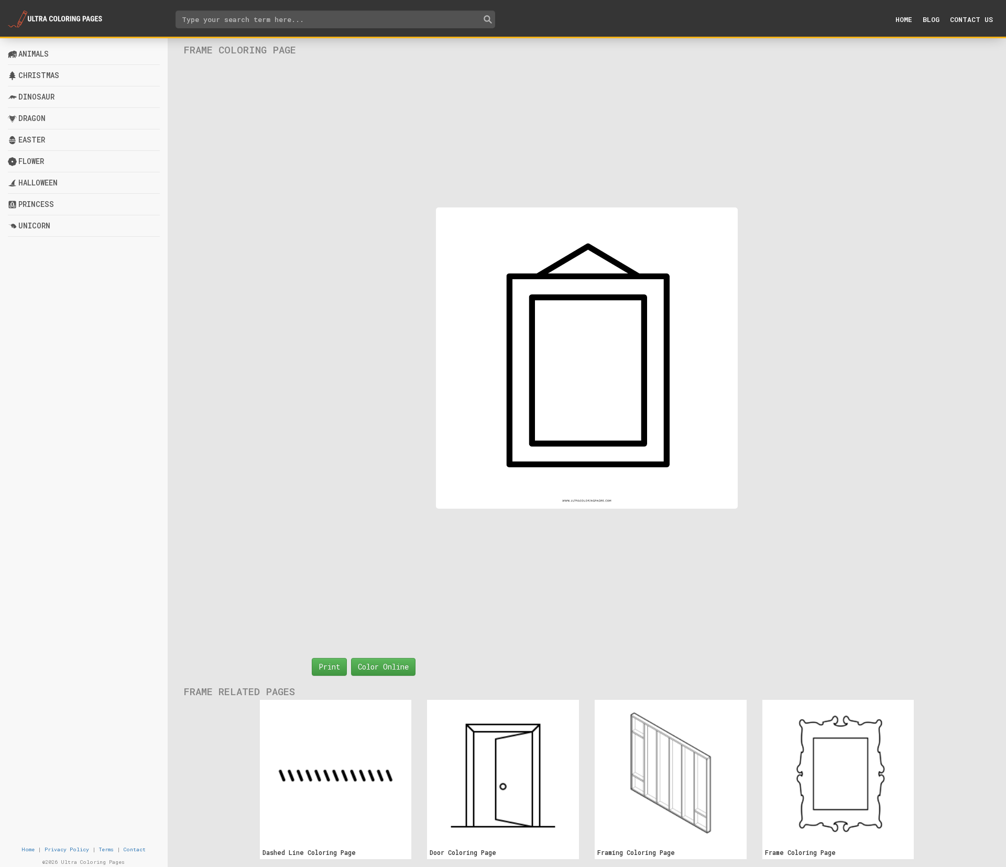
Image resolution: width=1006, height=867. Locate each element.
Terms (106, 849)
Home (903, 19)
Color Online (383, 667)
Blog (931, 19)
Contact (135, 849)
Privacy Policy (67, 849)
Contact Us (971, 19)
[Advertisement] (586, 131)
